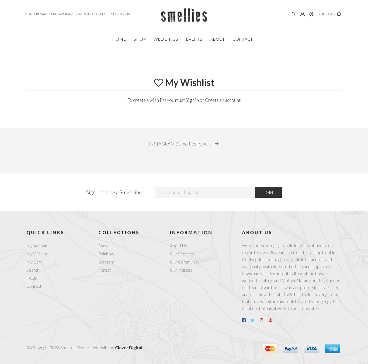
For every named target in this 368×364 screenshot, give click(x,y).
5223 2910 (122, 14)
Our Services (182, 253)
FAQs (31, 277)
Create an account (223, 100)
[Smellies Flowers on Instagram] (264, 320)
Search (32, 269)
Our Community (184, 261)
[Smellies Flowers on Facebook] (246, 320)
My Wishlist (37, 253)
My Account (37, 245)
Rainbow (106, 253)
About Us (178, 245)
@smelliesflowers (180, 144)
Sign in (192, 100)
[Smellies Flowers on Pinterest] (273, 320)
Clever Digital (128, 347)
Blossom (106, 261)
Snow (103, 245)
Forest (104, 269)
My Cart (34, 261)
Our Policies (181, 269)
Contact (33, 286)
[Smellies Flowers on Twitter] (255, 320)
